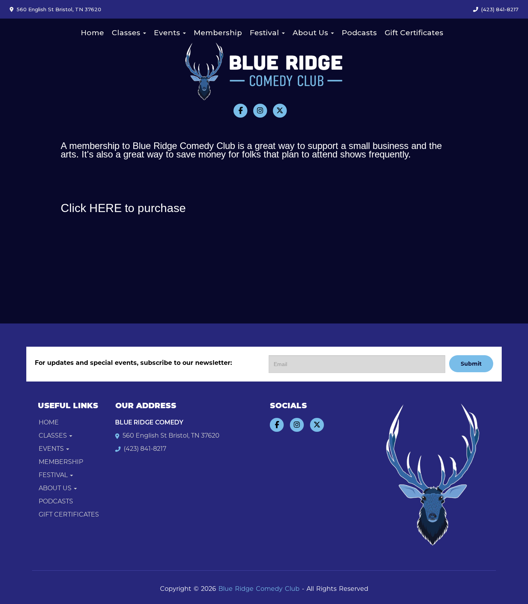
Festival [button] (265, 32)
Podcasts (359, 32)
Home (92, 32)
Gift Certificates (414, 32)
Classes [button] (127, 32)
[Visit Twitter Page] (280, 111)
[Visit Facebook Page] (240, 111)
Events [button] (168, 32)
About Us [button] (311, 32)
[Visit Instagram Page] (260, 111)
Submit (471, 363)
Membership (218, 32)
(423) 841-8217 (499, 9)
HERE (105, 208)
